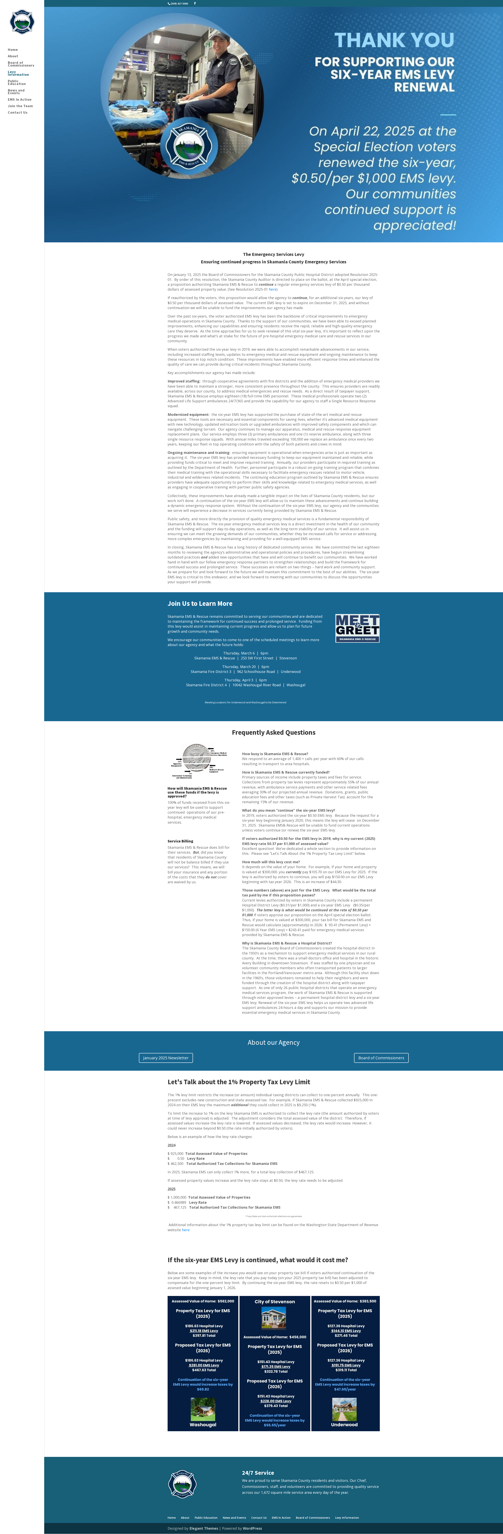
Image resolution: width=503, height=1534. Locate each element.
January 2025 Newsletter (166, 1057)
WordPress (252, 1528)
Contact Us (18, 113)
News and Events (16, 92)
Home (13, 50)
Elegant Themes (203, 1528)
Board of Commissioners (21, 64)
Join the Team (20, 106)
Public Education (17, 83)
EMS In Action (20, 100)
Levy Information (18, 73)
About (13, 56)
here (272, 289)
